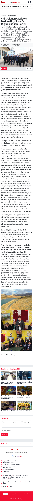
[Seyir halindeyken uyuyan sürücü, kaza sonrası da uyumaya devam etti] (8, 390)
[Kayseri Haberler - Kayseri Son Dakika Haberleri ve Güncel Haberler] (10, 2)
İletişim (4, 486)
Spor (23, 482)
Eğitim (4, 482)
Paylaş (4, 68)
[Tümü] (31, 444)
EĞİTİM (18, 477)
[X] (15, 456)
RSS (6, 494)
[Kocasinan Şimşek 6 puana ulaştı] (24, 405)
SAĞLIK (12, 477)
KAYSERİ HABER (6, 6)
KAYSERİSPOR (16, 6)
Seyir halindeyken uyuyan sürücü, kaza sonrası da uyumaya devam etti (7, 397)
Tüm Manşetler (7, 467)
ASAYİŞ (4, 483)
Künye (10, 486)
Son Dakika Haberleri (8, 469)
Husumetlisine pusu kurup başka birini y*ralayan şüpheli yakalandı (24, 382)
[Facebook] (12, 456)
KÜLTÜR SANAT (7, 479)
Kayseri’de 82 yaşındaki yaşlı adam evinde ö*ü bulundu (24, 396)
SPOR (23, 477)
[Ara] (28, 2)
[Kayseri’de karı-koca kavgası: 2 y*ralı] (8, 405)
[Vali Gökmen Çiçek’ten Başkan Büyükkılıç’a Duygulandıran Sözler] (16, 57)
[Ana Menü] (30, 2)
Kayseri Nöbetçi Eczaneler (10, 461)
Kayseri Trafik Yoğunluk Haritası (11, 464)
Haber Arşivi (6, 471)
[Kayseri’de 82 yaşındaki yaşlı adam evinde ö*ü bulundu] (24, 390)
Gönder (4, 435)
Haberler (3, 15)
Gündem (17, 482)
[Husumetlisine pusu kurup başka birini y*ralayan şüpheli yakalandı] (24, 375)
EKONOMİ (25, 6)
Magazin (10, 482)
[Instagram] (18, 456)
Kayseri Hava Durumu (8, 462)
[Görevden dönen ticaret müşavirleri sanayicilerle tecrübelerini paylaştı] (8, 375)
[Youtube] (20, 456)
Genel (28, 482)
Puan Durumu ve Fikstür (9, 466)
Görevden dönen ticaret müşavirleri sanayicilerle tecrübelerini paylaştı (7, 382)
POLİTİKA (5, 477)
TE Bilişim (20, 499)
